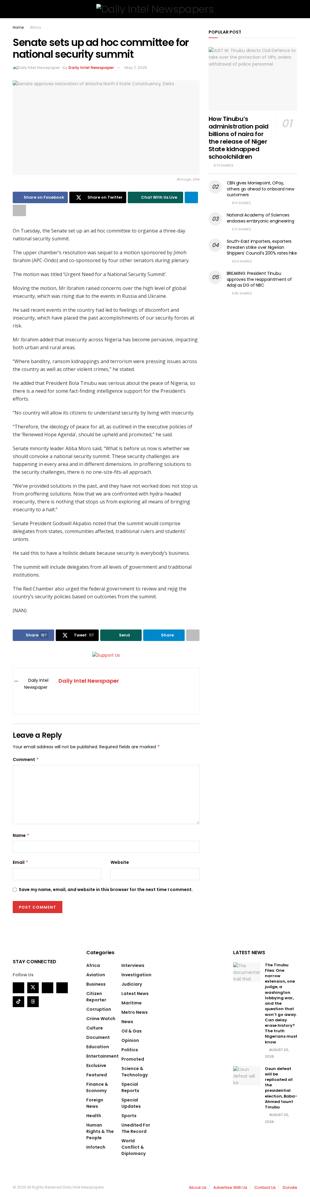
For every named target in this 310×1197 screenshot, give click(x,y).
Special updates (131, 1103)
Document (98, 1037)
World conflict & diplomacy (133, 1147)
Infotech (95, 1147)
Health (93, 1116)
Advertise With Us (230, 1187)
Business (96, 984)
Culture (94, 1028)
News (127, 1022)
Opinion (130, 1040)
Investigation (136, 975)
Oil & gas (131, 1031)
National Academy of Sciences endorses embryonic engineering (260, 218)
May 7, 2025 (135, 67)
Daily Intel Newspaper (91, 67)
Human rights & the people (100, 1131)
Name (21, 835)
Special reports (130, 1087)
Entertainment (102, 1056)
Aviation (95, 975)
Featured (96, 1075)
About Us (197, 1187)
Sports (129, 1116)
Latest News (135, 993)
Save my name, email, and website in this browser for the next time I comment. (106, 889)
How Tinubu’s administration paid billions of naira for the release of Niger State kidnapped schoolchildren (239, 138)
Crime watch (100, 1019)
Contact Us (265, 1187)
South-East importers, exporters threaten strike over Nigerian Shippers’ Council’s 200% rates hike (262, 247)
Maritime (131, 1003)
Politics (129, 1050)
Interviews (132, 965)
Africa (35, 27)
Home (18, 27)
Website (119, 862)
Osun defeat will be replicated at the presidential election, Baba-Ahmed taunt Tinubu (281, 1088)
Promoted (132, 1059)
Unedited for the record (135, 1128)
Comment (26, 759)
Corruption (98, 1009)
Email (20, 862)
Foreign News (94, 1103)
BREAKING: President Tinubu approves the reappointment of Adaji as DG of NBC (259, 279)
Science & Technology (134, 1071)
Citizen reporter (96, 996)
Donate (290, 1187)
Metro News (134, 1012)
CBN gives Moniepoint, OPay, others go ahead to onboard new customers (260, 189)
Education (97, 1047)
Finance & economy (97, 1087)
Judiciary (131, 984)
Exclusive (96, 1065)
